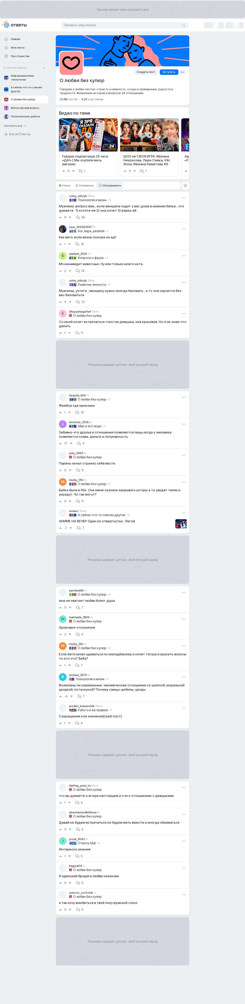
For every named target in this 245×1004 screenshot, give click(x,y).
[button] (185, 185)
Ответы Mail (87, 843)
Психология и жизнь (92, 200)
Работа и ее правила (93, 710)
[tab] (64, 185)
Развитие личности (92, 284)
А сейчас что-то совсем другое (101, 515)
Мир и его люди (89, 426)
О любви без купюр (87, 315)
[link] (88, 147)
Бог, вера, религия (91, 231)
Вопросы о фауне (91, 258)
